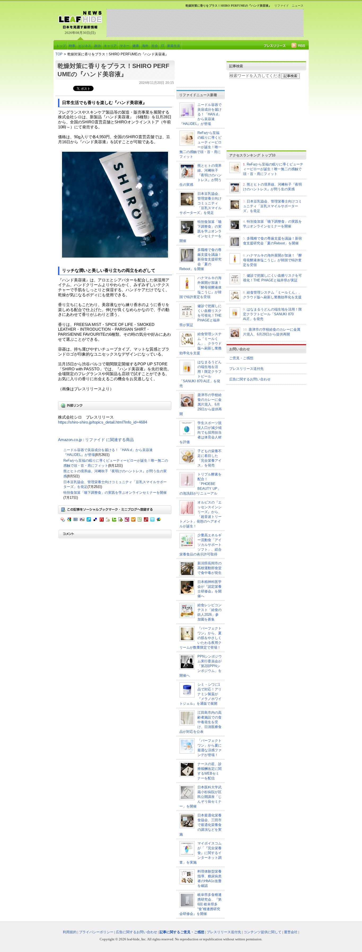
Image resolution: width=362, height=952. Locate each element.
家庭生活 (173, 46)
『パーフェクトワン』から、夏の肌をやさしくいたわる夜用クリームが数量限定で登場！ (200, 637)
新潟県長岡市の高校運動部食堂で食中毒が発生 (209, 568)
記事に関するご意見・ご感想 (182, 932)
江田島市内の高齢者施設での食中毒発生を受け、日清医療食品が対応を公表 (200, 722)
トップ (61, 46)
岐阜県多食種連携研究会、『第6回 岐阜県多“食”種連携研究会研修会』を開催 (200, 904)
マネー (124, 46)
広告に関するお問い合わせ (250, 379)
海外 (145, 46)
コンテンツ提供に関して (262, 932)
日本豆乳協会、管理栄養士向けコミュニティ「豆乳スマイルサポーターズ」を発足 (200, 203)
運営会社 (291, 932)
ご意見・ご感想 (241, 358)
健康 (136, 46)
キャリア (110, 46)
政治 (97, 46)
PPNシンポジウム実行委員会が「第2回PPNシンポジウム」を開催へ (200, 665)
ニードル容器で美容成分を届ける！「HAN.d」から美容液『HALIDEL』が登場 (200, 114)
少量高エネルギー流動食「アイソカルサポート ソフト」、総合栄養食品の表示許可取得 (200, 544)
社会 (155, 46)
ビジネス (84, 46)
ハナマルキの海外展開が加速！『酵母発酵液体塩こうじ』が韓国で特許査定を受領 (200, 287)
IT (162, 46)
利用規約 (70, 932)
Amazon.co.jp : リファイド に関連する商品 (96, 440)
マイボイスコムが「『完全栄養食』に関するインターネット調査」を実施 (200, 852)
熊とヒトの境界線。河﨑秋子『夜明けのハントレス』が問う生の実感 (200, 175)
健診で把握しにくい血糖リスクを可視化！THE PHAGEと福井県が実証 (200, 315)
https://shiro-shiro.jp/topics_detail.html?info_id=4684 (102, 422)
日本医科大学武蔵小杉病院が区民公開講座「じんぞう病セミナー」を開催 (200, 796)
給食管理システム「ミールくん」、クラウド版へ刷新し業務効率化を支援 (200, 343)
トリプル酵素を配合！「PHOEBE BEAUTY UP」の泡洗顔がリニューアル (200, 483)
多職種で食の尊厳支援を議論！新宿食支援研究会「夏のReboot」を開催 (200, 259)
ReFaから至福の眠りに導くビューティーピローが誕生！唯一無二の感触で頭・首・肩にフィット (273, 169)
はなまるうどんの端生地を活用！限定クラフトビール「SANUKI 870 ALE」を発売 (272, 314)
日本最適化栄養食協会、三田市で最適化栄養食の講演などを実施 (200, 824)
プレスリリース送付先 (246, 369)
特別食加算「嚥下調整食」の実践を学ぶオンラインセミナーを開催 (115, 493)
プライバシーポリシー (96, 932)
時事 (72, 46)
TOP (59, 54)
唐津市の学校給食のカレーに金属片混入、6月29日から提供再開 (200, 404)
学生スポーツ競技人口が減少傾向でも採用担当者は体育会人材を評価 (200, 432)
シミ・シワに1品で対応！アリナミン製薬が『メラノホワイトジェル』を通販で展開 (200, 694)
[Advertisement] (204, 23)
